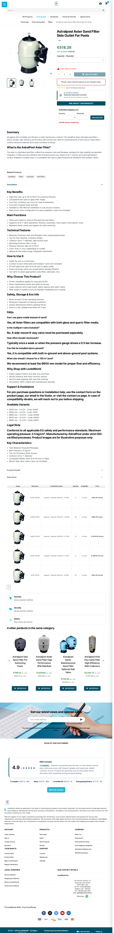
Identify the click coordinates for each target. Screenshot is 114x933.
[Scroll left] (9, 660)
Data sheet (11, 477)
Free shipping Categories (83, 845)
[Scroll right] (103, 660)
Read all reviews (56, 790)
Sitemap (42, 861)
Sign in (6, 838)
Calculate (97, 117)
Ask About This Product (81, 103)
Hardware (54, 17)
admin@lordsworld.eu (84, 893)
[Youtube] (62, 913)
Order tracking (9, 834)
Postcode (80, 113)
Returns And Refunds (11, 882)
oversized (30, 177)
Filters (21, 177)
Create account (9, 842)
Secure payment (10, 875)
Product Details (13, 470)
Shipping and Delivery (11, 878)
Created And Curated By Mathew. (56, 931)
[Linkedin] (68, 913)
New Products (44, 842)
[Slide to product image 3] (32, 82)
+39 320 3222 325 (84, 891)
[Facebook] (44, 913)
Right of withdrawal (11, 861)
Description (12, 184)
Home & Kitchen (69, 17)
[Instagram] (50, 913)
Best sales (43, 834)
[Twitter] (56, 913)
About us (78, 834)
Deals (41, 838)
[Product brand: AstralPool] (59, 40)
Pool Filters (41, 177)
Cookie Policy (9, 853)
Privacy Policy (9, 857)
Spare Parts (85, 17)
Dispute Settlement (11, 864)
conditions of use (55, 723)
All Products (27, 17)
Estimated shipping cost (83, 849)
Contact (42, 853)
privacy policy (76, 723)
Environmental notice (82, 842)
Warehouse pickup (81, 853)
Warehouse (44, 857)
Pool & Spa (41, 17)
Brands (42, 845)
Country (62, 113)
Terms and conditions (11, 886)
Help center (79, 838)
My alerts (7, 845)
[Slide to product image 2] (21, 82)
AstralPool (11, 177)
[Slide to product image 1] (11, 82)
